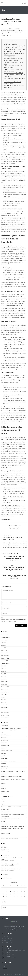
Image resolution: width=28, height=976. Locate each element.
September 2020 (5, 717)
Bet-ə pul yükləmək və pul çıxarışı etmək (14, 53)
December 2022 (5, 655)
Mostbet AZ (4, 774)
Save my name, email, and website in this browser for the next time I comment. (13, 620)
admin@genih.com (11, 958)
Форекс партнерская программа (9, 838)
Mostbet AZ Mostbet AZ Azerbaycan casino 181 (12, 776)
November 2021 (5, 686)
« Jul (2, 901)
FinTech (3, 755)
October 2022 (4, 660)
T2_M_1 (3, 799)
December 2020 (5, 712)
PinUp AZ (3, 788)
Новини (3, 821)
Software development (6, 796)
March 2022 (4, 679)
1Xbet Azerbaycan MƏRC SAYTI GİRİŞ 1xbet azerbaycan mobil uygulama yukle (14, 557)
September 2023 (5, 637)
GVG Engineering (8, 942)
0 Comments (6, 35)
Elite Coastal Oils (8, 938)
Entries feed (4, 847)
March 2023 (4, 650)
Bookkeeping (4, 740)
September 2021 (5, 691)
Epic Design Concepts (18, 974)
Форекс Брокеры (5, 833)
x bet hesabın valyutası (9, 56)
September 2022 (5, 663)
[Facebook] (5, 967)
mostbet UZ (4, 783)
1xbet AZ (9, 519)
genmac (5, 28)
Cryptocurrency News (6, 750)
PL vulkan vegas (5, 791)
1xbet (9, 379)
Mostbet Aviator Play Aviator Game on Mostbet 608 (13, 771)
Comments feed (5, 849)
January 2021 (4, 710)
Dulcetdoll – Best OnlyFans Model (10, 864)
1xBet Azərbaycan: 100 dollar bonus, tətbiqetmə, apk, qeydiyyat (14, 576)
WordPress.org (4, 850)
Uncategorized (5, 809)
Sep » (5, 901)
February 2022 (4, 681)
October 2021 (4, 689)
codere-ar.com (5, 745)
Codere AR (4, 742)
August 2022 (4, 666)
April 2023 (3, 647)
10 (14, 891)
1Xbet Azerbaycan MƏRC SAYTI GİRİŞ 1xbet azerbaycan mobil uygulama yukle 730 (12, 32)
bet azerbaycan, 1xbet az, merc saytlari (13, 62)
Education (3, 753)
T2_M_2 (3, 801)
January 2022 (4, 684)
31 (14, 899)
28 (3, 899)
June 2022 (3, 671)
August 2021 (4, 694)
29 (6, 899)
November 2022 (5, 658)
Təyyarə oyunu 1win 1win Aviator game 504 (11, 806)
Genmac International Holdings (8, 761)
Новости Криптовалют (7, 824)
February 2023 (4, 653)
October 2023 (4, 634)
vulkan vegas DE (5, 812)
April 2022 (3, 676)
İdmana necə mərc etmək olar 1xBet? (13, 73)
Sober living (4, 793)
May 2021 (3, 699)
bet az (5, 64)
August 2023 (4, 640)
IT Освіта (3, 763)
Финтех (3, 830)
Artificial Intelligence (6, 735)
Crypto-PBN (4, 748)
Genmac (6, 936)
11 (17, 891)
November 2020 (5, 715)
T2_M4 (2, 804)
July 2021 (3, 697)
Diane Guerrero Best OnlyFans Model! (11, 869)
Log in (2, 845)
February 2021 (4, 707)
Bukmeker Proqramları (9, 55)
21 (3, 896)
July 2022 (3, 668)
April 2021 (3, 702)
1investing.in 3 (4, 725)
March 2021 (4, 704)
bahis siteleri (4, 737)
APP (2, 732)
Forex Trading (4, 758)
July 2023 (3, 642)
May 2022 (3, 673)
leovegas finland (5, 766)
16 (10, 894)
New (2, 786)
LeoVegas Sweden (5, 768)
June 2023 (3, 645)
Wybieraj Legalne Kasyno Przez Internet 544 (11, 818)
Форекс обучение (5, 836)
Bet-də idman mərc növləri (10, 44)
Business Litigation (8, 940)
